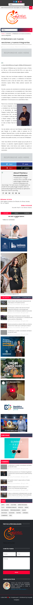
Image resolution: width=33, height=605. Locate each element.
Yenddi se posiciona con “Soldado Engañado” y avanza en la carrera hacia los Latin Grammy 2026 (20, 473)
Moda (26, 507)
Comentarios (27, 297)
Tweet (11, 164)
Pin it (10, 168)
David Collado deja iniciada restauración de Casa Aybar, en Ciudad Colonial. (19, 301)
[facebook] (14, 2)
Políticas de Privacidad (9, 543)
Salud (24, 510)
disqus (16, 213)
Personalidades (15, 510)
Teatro (18, 512)
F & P (2, 507)
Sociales (4, 512)
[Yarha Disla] (16, 602)
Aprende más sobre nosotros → (19, 589)
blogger (6, 213)
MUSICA (20, 507)
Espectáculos (22, 504)
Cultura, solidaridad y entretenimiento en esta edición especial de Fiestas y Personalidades (20, 494)
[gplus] (18, 2)
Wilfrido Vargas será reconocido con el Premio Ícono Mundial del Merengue (18, 487)
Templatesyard (14, 597)
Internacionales (11, 507)
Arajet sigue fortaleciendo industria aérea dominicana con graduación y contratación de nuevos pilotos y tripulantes (20, 317)
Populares (16, 297)
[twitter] (16, 2)
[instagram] (21, 2)
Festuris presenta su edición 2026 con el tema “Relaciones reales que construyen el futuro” (20, 325)
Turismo (25, 512)
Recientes (6, 297)
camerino (4, 515)
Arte (2, 504)
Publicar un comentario (9, 219)
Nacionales (4, 510)
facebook (26, 213)
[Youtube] (11, 1)
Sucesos (11, 512)
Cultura (13, 504)
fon (10, 515)
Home (2, 33)
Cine (7, 504)
